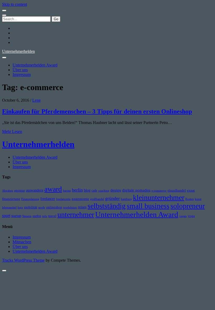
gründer (112, 198)
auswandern (34, 190)
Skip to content (14, 4)
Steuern (26, 216)
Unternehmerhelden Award (35, 65)
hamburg (126, 199)
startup (16, 216)
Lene (36, 100)
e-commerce (159, 190)
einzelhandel (177, 190)
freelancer (47, 199)
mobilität (30, 207)
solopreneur (187, 206)
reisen (82, 207)
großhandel (97, 199)
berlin (77, 190)
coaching (103, 190)
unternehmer (75, 214)
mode (41, 207)
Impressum (22, 74)
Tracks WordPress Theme (23, 260)
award (53, 189)
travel (52, 216)
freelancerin (63, 199)
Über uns (20, 70)
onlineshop (54, 207)
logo (20, 207)
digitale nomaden (136, 190)
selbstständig (107, 206)
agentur (19, 190)
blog (87, 190)
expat (191, 190)
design (115, 190)
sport (6, 215)
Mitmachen (22, 242)
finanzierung (11, 199)
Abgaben (7, 190)
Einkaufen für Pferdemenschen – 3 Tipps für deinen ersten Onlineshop (97, 111)
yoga (191, 216)
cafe (94, 190)
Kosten (189, 199)
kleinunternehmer (158, 197)
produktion (70, 207)
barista (67, 190)
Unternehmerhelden (18, 51)
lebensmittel (9, 207)
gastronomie (80, 199)
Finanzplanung (30, 199)
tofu (44, 216)
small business (148, 206)
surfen (37, 216)
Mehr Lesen (12, 131)
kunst (198, 199)
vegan (183, 216)
